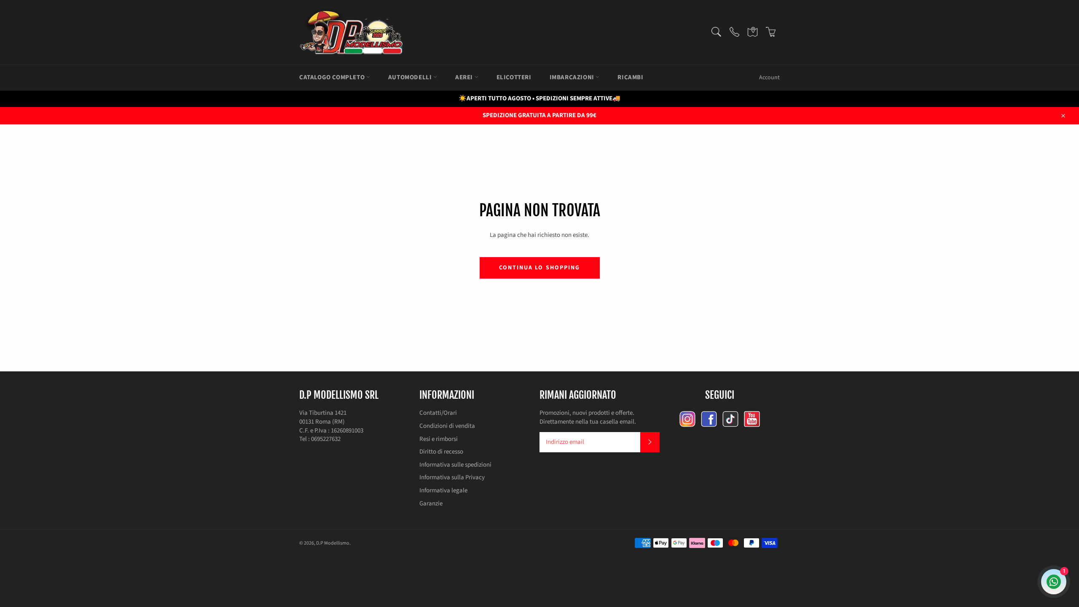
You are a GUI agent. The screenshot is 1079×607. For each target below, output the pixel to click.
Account (769, 77)
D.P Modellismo (332, 543)
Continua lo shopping (539, 267)
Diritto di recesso (441, 451)
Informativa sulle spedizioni (455, 464)
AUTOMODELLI (410, 77)
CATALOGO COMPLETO (332, 77)
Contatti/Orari (438, 412)
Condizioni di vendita (447, 426)
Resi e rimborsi (438, 439)
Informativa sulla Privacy (452, 477)
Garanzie (431, 503)
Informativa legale (443, 490)
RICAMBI (630, 77)
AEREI (465, 77)
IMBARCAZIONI (573, 77)
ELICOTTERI (514, 77)
